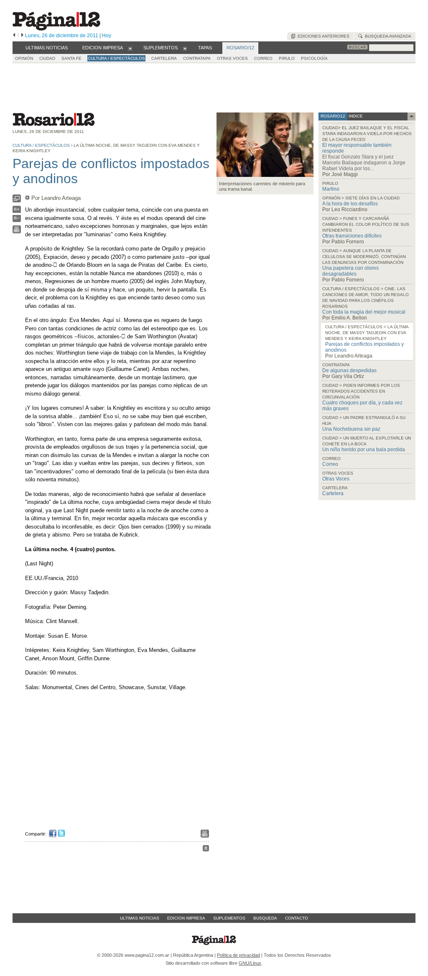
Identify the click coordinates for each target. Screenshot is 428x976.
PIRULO (287, 58)
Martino (330, 189)
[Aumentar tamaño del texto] (17, 211)
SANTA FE (71, 58)
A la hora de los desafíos (350, 204)
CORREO (263, 58)
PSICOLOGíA (314, 58)
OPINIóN (24, 58)
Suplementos (229, 918)
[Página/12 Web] (56, 29)
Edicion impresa (186, 918)
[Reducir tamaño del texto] (17, 220)
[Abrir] (130, 48)
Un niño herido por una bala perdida (363, 449)
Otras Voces (335, 479)
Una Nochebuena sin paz (351, 429)
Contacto (296, 918)
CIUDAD (47, 58)
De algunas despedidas (349, 370)
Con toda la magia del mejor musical (363, 312)
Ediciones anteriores (322, 36)
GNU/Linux (250, 963)
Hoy (106, 35)
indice (355, 116)
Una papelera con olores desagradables (350, 271)
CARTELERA (164, 58)
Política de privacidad (238, 955)
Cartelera (333, 493)
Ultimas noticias (139, 918)
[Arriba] (206, 849)
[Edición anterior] (14, 35)
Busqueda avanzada (386, 36)
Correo (330, 464)
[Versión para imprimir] (17, 231)
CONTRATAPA (197, 58)
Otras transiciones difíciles (352, 236)
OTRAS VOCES (232, 58)
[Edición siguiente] (22, 35)
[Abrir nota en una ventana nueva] (17, 200)
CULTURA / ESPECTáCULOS (116, 58)
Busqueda (265, 918)
